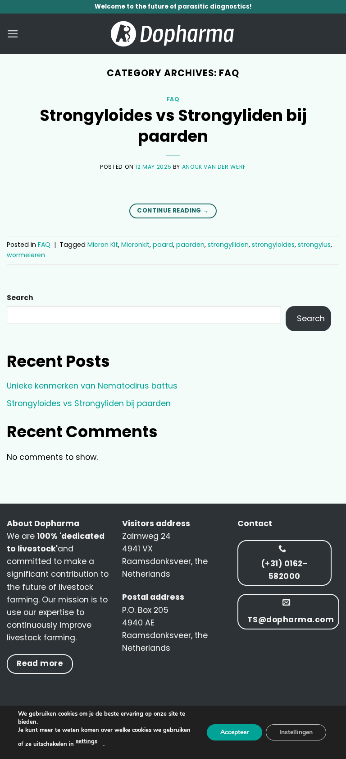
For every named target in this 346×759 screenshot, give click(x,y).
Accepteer (234, 731)
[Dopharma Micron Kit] (173, 34)
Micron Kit (102, 244)
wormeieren (26, 254)
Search (20, 297)
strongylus (314, 244)
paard (163, 244)
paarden (190, 244)
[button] (13, 34)
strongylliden (228, 244)
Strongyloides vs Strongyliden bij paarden (173, 125)
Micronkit (135, 244)
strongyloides (273, 244)
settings (86, 741)
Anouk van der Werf (214, 167)
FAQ (173, 99)
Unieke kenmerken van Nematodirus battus (92, 385)
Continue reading (173, 210)
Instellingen (296, 731)
